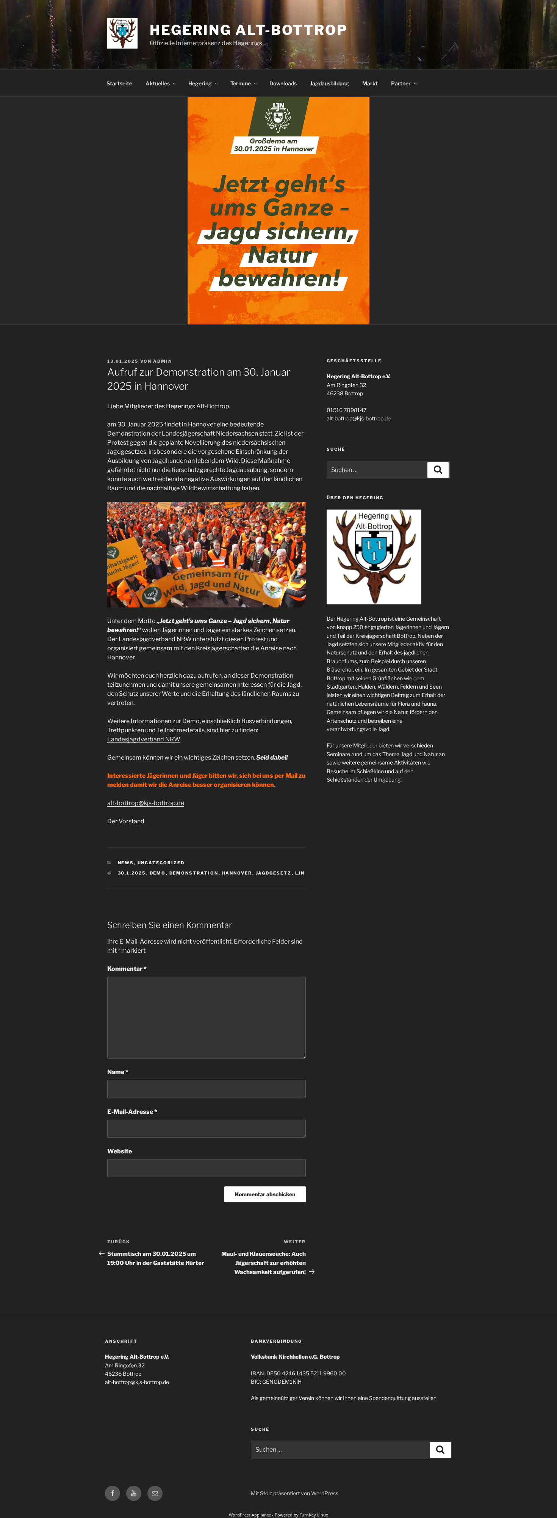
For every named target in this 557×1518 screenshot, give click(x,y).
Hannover (237, 873)
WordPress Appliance (250, 1515)
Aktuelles (158, 83)
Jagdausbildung (329, 83)
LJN (300, 873)
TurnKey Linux (314, 1515)
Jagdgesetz (274, 873)
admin (162, 361)
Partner (401, 83)
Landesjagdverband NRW (143, 739)
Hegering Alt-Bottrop (249, 30)
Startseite (119, 83)
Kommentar (127, 968)
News (126, 862)
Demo (158, 873)
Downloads (283, 83)
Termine (240, 83)
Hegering (200, 83)
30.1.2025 (132, 873)
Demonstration (194, 873)
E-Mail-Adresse (132, 1111)
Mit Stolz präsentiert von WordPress (294, 1493)
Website (119, 1151)
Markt (370, 83)
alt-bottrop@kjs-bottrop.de (145, 803)
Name (117, 1072)
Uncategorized (161, 862)
